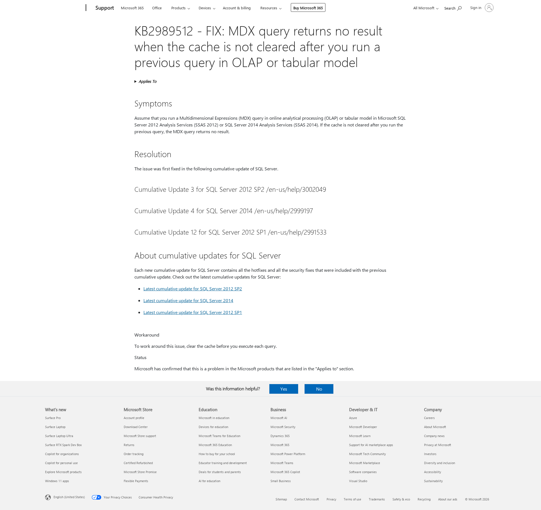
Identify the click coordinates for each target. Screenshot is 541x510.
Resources (268, 7)
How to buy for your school (217, 454)
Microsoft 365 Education (215, 445)
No (319, 389)
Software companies (363, 472)
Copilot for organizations (62, 454)
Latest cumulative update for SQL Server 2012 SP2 (192, 288)
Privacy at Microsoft (437, 445)
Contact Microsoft (306, 499)
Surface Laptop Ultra (59, 436)
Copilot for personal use (61, 463)
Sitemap (281, 499)
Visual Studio (358, 481)
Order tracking (133, 454)
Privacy (331, 499)
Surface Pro (53, 418)
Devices (205, 7)
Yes (283, 389)
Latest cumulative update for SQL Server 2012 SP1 (192, 312)
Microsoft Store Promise (140, 472)
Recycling (424, 499)
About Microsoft (435, 427)
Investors (430, 454)
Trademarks (377, 499)
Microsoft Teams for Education (219, 436)
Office (157, 7)
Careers (429, 418)
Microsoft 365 (132, 7)
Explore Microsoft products (63, 472)
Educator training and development (223, 463)
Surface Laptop (55, 427)
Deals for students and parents (220, 472)
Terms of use (352, 499)
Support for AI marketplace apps (371, 445)
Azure (353, 418)
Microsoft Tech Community (367, 454)
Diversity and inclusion (439, 463)
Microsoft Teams (281, 463)
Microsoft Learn (360, 436)
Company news (434, 436)
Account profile (134, 418)
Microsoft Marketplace (364, 463)
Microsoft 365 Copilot (285, 472)
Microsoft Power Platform (287, 454)
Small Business (280, 481)
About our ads (447, 499)
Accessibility (432, 472)
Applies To (147, 81)
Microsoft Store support (140, 436)
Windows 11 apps (57, 481)
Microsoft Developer (363, 427)
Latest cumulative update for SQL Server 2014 (188, 300)
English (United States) (69, 497)
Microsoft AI (278, 418)
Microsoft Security (282, 427)
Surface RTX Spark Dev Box (63, 445)
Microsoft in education (214, 418)
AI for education (209, 481)
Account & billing (237, 7)
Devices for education (213, 427)
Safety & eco (401, 499)
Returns (129, 445)
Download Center (136, 427)
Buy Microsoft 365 (308, 7)
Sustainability (433, 481)
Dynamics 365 (280, 436)
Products (178, 7)
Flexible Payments (136, 481)
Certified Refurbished (138, 463)
